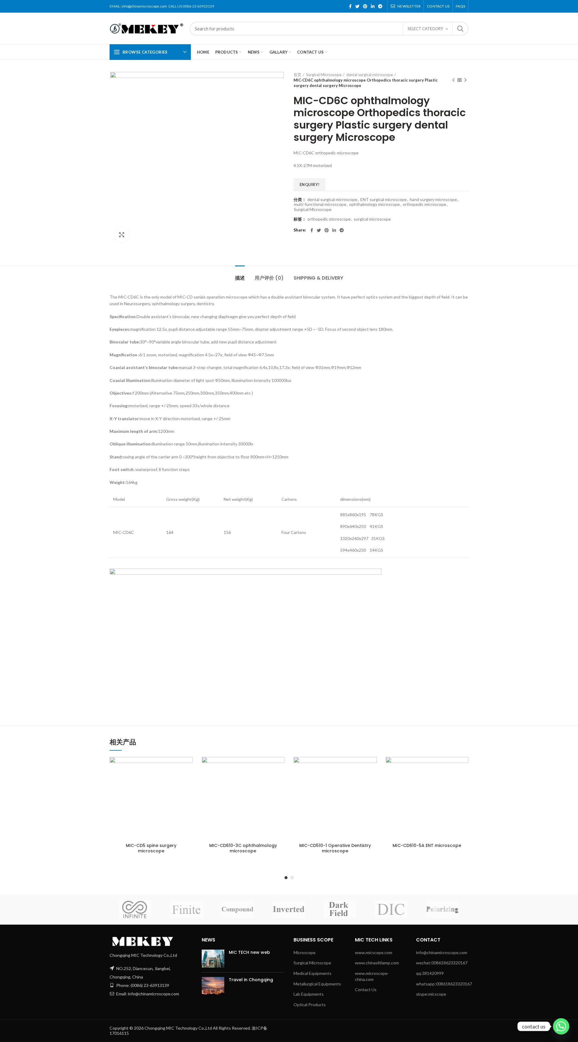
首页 (297, 74)
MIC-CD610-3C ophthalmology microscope (243, 848)
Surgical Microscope (323, 74)
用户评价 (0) (269, 277)
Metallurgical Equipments (317, 983)
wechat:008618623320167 (442, 962)
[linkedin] (372, 6)
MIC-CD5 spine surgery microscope (151, 848)
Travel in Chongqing (251, 980)
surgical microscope (372, 219)
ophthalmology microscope (374, 204)
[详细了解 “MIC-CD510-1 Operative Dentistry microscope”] (361, 767)
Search (460, 29)
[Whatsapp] (561, 1026)
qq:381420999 (430, 973)
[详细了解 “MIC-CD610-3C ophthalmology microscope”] (270, 767)
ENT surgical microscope (383, 199)
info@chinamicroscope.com (144, 6)
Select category (425, 28)
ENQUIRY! (309, 184)
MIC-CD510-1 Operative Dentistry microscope (335, 848)
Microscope (304, 952)
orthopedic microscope (424, 204)
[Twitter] (357, 6)
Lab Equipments (309, 994)
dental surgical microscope (369, 74)
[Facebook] (350, 6)
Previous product (453, 80)
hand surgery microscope (433, 199)
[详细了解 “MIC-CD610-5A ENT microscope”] (453, 767)
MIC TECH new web (249, 952)
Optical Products (310, 1004)
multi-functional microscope (320, 204)
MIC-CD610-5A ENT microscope (427, 845)
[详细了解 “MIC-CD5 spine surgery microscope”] (177, 767)
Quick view (177, 790)
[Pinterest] (365, 6)
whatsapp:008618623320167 (444, 983)
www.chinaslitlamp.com (377, 962)
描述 (240, 277)
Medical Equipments (312, 973)
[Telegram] (380, 6)
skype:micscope (431, 994)
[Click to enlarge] (121, 234)
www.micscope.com (373, 952)
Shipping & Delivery (318, 277)
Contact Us (366, 989)
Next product (465, 80)
